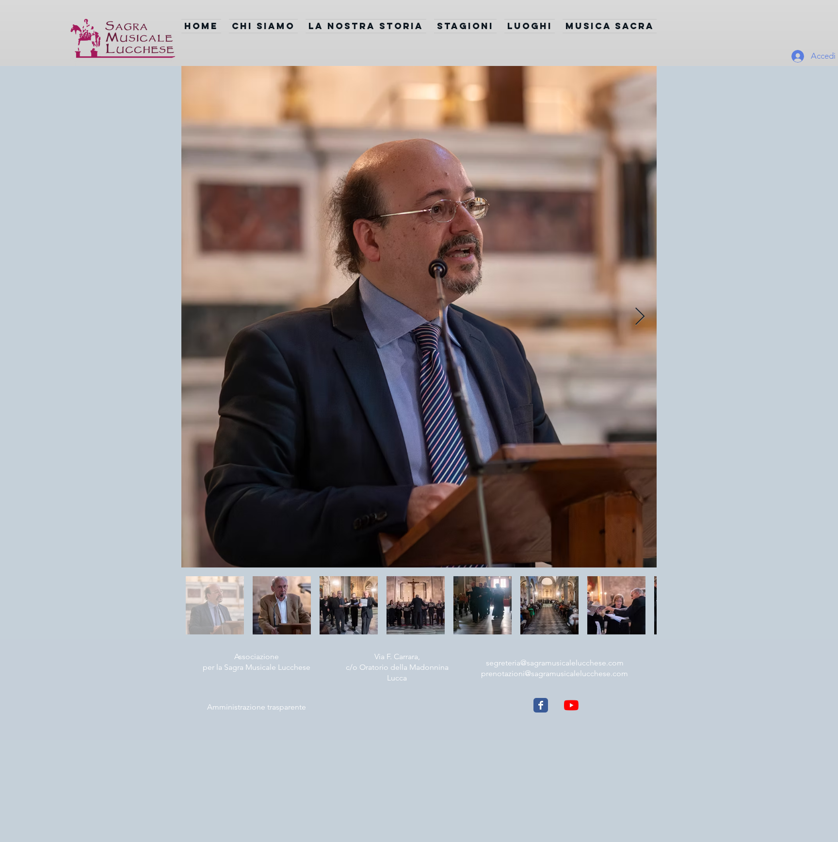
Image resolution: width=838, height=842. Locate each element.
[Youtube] (571, 705)
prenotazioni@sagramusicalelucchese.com (554, 673)
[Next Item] (639, 317)
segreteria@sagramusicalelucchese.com (555, 662)
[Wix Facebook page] (540, 705)
